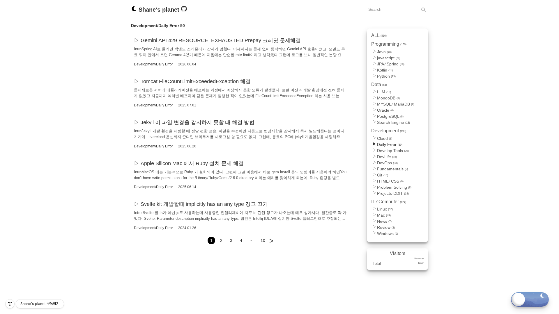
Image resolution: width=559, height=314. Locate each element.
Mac (384, 215)
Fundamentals (392, 169)
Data (379, 84)
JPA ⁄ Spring (390, 64)
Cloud (384, 138)
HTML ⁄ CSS (390, 181)
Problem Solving (394, 187)
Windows (387, 233)
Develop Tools (393, 150)
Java (384, 51)
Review (386, 227)
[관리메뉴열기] (10, 303)
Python (386, 76)
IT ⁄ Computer (388, 201)
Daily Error (389, 144)
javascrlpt (388, 58)
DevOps (387, 162)
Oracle (385, 110)
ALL (379, 35)
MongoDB (388, 98)
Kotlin (385, 70)
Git (382, 175)
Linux (385, 209)
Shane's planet (159, 9)
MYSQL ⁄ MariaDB (395, 104)
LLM (384, 92)
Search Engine (393, 122)
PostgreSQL (390, 116)
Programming (388, 44)
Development (388, 130)
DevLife (387, 156)
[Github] (184, 10)
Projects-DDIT (393, 193)
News (384, 221)
